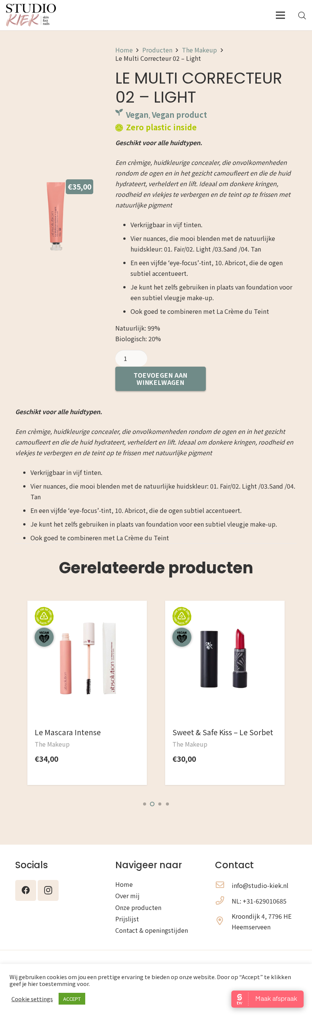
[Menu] (280, 15)
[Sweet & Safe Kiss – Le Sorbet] (87, 619)
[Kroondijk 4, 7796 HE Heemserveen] (223, 921)
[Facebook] (25, 890)
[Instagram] (48, 890)
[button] (144, 804)
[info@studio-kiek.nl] (223, 885)
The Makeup (199, 49)
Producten (157, 49)
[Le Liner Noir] (225, 619)
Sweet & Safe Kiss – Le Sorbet (85, 732)
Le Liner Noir (194, 732)
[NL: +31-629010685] (223, 901)
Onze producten (138, 907)
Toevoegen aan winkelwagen (160, 378)
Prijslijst (127, 918)
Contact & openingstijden (151, 930)
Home (124, 49)
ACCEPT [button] (72, 998)
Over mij (127, 895)
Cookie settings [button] (32, 998)
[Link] (31, 15)
